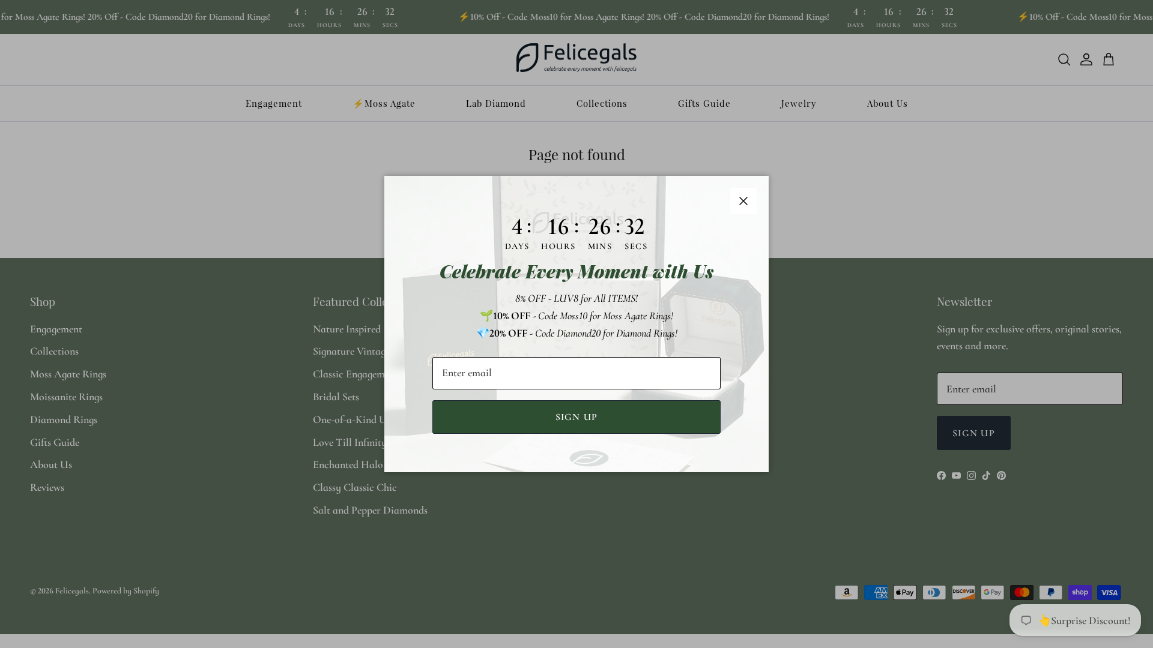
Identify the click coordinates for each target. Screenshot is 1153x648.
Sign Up (576, 417)
